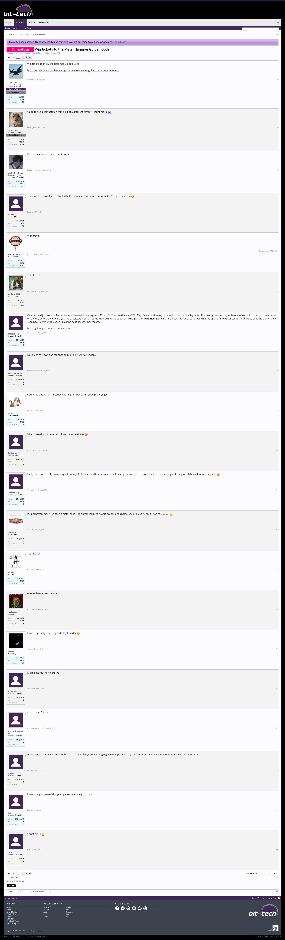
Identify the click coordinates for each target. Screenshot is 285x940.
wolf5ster (12, 532)
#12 (277, 530)
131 (22, 382)
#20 (277, 850)
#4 (277, 212)
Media (32, 22)
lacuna (11, 215)
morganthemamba (15, 732)
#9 (277, 411)
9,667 (22, 660)
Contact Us (256, 898)
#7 (277, 333)
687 (22, 223)
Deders (11, 572)
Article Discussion (25, 53)
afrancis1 (12, 691)
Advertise (10, 919)
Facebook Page (13, 921)
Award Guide (12, 912)
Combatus (45, 53)
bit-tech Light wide (12, 898)
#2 (277, 128)
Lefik (10, 853)
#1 (277, 80)
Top (274, 898)
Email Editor (11, 914)
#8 (277, 371)
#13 (277, 570)
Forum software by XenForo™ (25, 936)
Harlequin (12, 612)
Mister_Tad (13, 130)
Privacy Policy (275, 936)
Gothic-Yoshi (14, 453)
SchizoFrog (13, 334)
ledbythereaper (15, 373)
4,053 (22, 581)
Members (44, 22)
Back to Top (11, 923)
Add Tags (15, 877)
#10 (277, 450)
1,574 (22, 342)
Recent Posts (25, 28)
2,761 (22, 99)
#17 (277, 728)
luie (9, 813)
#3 (277, 170)
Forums (20, 22)
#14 (277, 609)
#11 (277, 490)
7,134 (22, 621)
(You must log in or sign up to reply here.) (262, 873)
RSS (279, 898)
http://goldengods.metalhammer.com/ (49, 328)
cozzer (11, 773)
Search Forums (11, 28)
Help (264, 898)
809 (22, 541)
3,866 (22, 303)
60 (23, 462)
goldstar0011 (14, 294)
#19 (277, 810)
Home (9, 22)
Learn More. (120, 41)
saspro (11, 652)
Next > (28, 57)
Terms (9, 917)
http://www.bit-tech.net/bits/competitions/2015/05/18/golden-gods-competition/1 (73, 70)
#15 (277, 649)
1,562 (22, 184)
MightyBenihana (15, 173)
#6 (277, 291)
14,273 (21, 142)
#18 (277, 770)
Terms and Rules (261, 936)
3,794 (22, 263)
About (9, 910)
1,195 (22, 422)
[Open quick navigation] (277, 35)
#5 (277, 255)
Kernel (11, 413)
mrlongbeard (14, 254)
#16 (277, 689)
